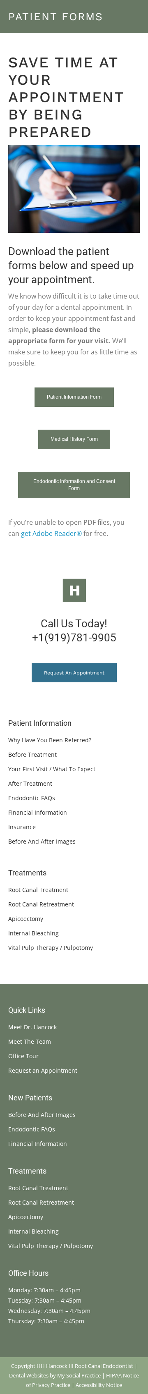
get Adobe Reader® (51, 533)
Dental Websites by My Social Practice (55, 1375)
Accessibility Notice (99, 1385)
